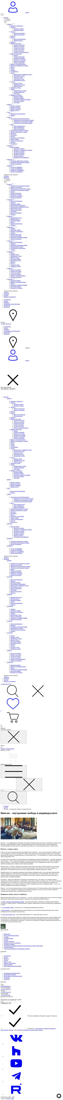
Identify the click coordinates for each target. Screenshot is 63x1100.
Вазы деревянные (19, 506)
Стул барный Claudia (8, 907)
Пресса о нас (7, 961)
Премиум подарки (19, 528)
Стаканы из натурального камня (23, 501)
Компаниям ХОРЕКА (10, 974)
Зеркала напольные (19, 408)
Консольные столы (19, 451)
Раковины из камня (19, 433)
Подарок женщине (19, 532)
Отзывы (6, 937)
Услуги (6, 301)
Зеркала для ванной (19, 436)
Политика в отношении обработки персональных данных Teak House (23, 945)
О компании (7, 299)
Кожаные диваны (19, 405)
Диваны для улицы (19, 420)
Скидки (6, 295)
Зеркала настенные (19, 410)
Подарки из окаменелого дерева (23, 529)
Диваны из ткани (18, 404)
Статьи (6, 960)
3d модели (7, 977)
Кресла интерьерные (19, 414)
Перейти (6, 176)
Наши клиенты (8, 964)
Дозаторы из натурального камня (23, 500)
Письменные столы (19, 456)
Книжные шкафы (19, 473)
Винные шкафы (18, 472)
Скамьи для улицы (19, 423)
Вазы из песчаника (19, 507)
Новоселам (7, 305)
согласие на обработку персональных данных (30, 1030)
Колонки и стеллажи (19, 435)
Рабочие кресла (18, 416)
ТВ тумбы (16, 469)
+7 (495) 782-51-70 (6, 992)
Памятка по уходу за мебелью (12, 943)
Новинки (6, 294)
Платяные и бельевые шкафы (22, 475)
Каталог (6, 17)
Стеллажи (16, 478)
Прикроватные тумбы (20, 466)
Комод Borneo (6, 910)
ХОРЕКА (6, 302)
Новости (6, 958)
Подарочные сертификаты (21, 537)
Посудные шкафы (19, 476)
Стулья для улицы (19, 426)
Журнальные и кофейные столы (23, 450)
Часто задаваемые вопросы (11, 935)
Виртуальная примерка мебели (12, 966)
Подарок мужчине (19, 534)
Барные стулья (18, 459)
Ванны (16, 431)
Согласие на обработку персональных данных (17, 948)
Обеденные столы (19, 454)
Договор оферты (8, 947)
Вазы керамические (19, 504)
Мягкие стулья (18, 461)
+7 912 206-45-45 (5, 995)
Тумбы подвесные (19, 467)
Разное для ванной (19, 438)
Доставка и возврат (9, 944)
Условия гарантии (9, 941)
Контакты (6, 307)
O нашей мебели (8, 938)
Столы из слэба (18, 453)
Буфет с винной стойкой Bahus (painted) (13, 901)
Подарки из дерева (19, 531)
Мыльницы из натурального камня (23, 498)
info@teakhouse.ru (5, 986)
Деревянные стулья (19, 460)
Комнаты (6, 177)
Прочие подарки (18, 535)
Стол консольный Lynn (8, 914)
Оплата (6, 940)
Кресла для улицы (19, 422)
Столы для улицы (19, 425)
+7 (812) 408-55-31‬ (6, 989)
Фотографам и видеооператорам (13, 976)
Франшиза (7, 979)
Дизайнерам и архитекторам (12, 304)
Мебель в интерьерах (10, 297)
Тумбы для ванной (19, 432)
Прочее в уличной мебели (21, 428)
